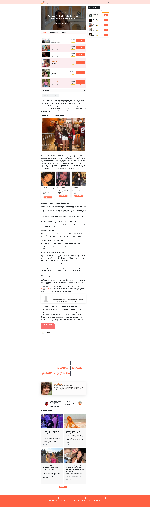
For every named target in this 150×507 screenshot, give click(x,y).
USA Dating (89, 2)
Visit (106, 15)
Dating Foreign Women (78, 498)
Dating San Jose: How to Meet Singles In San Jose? (62, 368)
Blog (99, 2)
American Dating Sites (51, 498)
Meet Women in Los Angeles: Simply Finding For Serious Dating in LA (62, 363)
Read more (44, 377)
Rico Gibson (45, 32)
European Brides (91, 498)
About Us (104, 2)
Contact (78, 500)
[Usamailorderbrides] (44, 2)
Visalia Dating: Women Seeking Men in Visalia (77, 368)
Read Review (80, 84)
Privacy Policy (86, 500)
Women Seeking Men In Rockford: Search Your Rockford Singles (51, 467)
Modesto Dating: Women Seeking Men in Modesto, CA (47, 373)
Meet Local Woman (65, 498)
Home (71, 2)
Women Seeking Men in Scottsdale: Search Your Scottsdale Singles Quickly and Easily (75, 468)
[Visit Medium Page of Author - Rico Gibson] (54, 393)
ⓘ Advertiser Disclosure (105, 10)
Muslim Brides (53, 500)
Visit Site (81, 40)
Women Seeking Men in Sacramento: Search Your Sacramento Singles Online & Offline (77, 373)
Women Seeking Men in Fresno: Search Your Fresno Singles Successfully (47, 368)
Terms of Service (96, 500)
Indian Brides (62, 500)
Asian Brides (101, 498)
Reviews (95, 2)
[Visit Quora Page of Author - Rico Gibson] (56, 393)
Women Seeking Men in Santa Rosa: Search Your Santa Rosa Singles (77, 363)
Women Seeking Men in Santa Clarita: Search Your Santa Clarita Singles (47, 363)
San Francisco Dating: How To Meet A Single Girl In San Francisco (63, 373)
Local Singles (82, 2)
